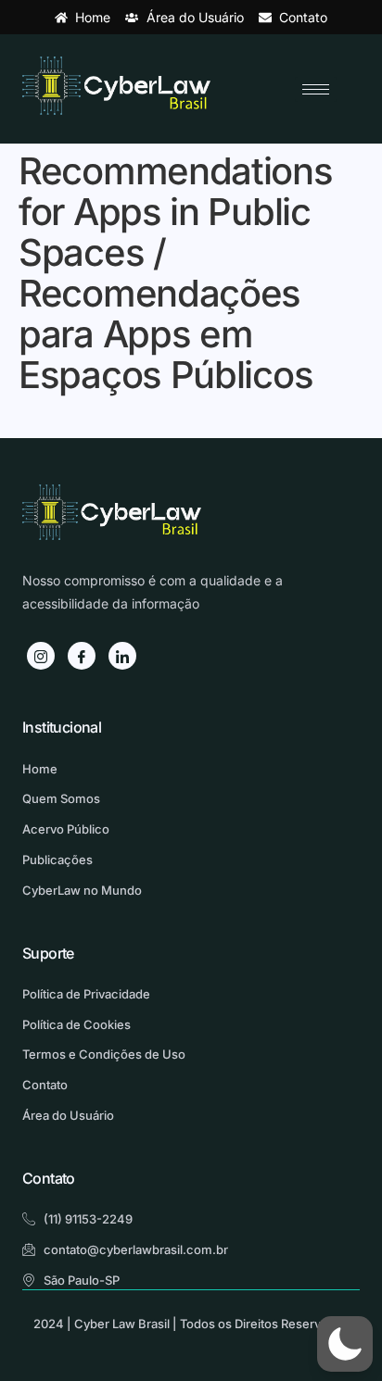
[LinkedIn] (122, 656)
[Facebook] (82, 656)
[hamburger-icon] (316, 89)
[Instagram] (41, 656)
